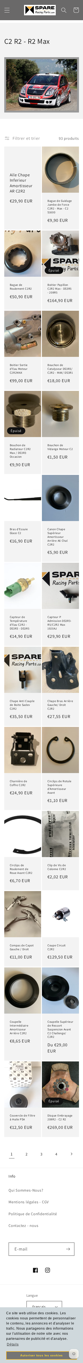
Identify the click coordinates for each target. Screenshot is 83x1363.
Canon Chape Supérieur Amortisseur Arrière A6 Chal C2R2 (57, 536)
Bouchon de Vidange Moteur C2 (60, 447)
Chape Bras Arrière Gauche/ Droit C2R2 (60, 705)
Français (39, 1306)
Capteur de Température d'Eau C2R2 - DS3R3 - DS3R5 (20, 622)
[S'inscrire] (68, 1249)
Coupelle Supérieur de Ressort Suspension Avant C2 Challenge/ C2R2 (60, 1029)
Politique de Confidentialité (33, 1213)
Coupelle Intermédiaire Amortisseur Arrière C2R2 (19, 1027)
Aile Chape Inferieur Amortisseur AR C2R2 (21, 183)
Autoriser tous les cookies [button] (41, 1355)
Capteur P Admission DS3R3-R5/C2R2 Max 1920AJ (59, 622)
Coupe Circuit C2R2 (56, 947)
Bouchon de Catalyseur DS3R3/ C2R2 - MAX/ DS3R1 (60, 369)
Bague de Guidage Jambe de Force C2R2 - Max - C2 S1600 (59, 206)
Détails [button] (13, 1344)
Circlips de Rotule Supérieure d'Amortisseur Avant (59, 787)
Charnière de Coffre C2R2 (18, 783)
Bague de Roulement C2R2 (21, 287)
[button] (7, 10)
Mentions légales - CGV (29, 1201)
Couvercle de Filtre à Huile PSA (22, 1117)
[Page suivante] (71, 1154)
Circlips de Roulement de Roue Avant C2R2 (21, 869)
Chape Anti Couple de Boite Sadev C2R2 (22, 705)
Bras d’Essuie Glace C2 (19, 531)
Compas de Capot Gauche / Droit (22, 947)
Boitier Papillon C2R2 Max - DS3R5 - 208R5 (59, 288)
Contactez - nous (23, 1225)
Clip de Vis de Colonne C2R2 (56, 867)
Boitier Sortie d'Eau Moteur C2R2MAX (19, 369)
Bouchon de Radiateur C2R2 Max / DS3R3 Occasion (20, 451)
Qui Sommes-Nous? (26, 1190)
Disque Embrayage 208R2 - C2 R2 (60, 1117)
